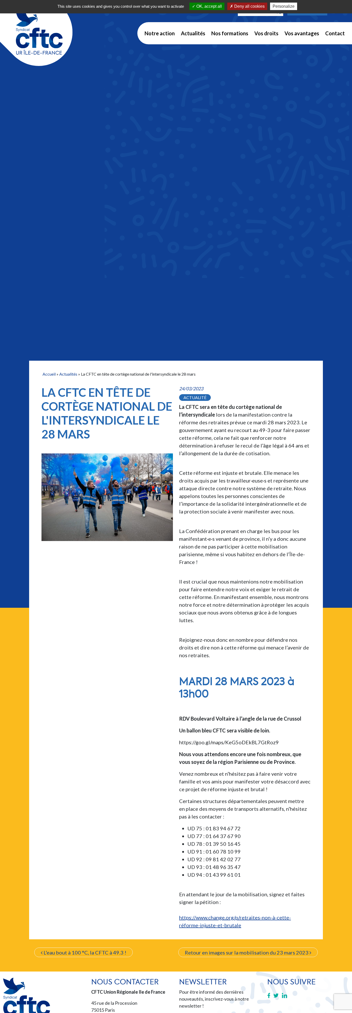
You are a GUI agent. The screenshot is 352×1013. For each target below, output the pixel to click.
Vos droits (266, 33)
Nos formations (229, 33)
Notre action (160, 33)
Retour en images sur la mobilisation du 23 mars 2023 (247, 952)
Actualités (193, 33)
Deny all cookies (249, 6)
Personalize (284, 6)
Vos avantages (301, 33)
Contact (335, 33)
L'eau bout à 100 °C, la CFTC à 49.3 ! (84, 952)
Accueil (49, 374)
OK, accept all (208, 6)
